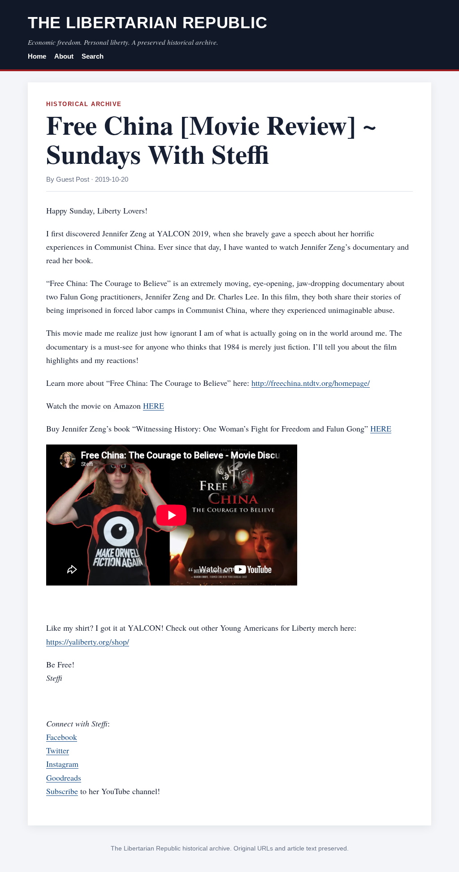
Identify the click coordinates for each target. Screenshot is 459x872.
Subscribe (62, 791)
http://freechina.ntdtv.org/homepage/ (310, 382)
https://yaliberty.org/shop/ (87, 641)
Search (93, 56)
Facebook (61, 736)
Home (37, 56)
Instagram (62, 763)
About (64, 56)
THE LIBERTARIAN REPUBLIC (147, 22)
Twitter (57, 750)
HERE (153, 405)
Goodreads (63, 777)
